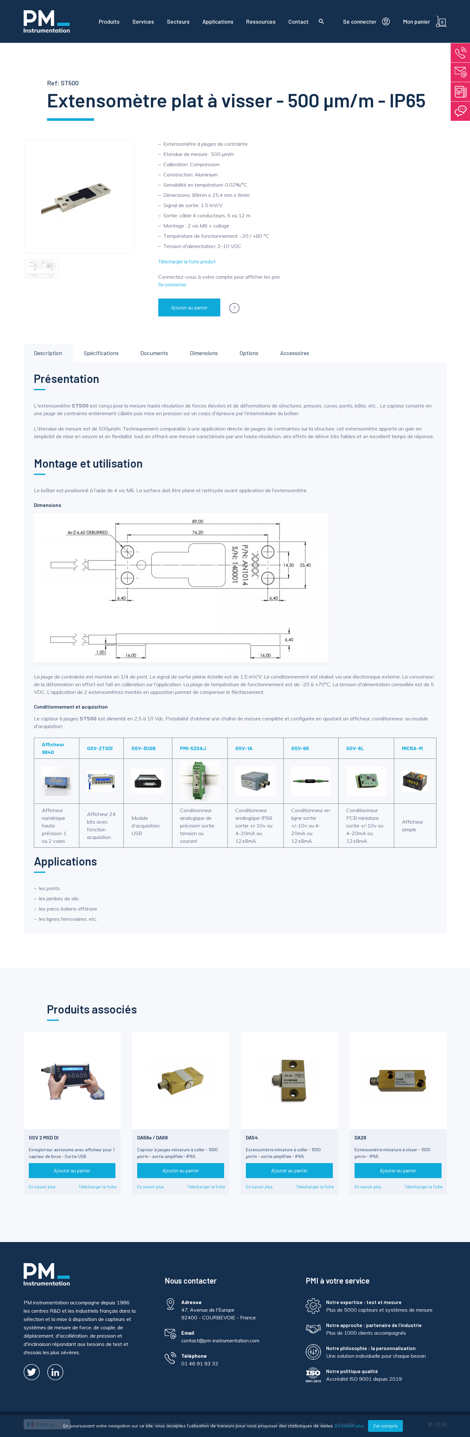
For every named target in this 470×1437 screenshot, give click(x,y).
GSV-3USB (143, 748)
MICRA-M (412, 748)
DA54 (252, 1137)
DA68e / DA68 (152, 1137)
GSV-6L (355, 748)
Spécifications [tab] (101, 352)
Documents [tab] (154, 352)
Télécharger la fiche (97, 1186)
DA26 (360, 1137)
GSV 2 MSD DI (44, 1137)
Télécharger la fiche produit (187, 261)
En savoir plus (42, 1186)
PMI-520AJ (193, 748)
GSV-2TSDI (100, 748)
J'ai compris (385, 1426)
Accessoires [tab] (294, 352)
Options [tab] (248, 352)
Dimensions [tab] (204, 352)
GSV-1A (244, 748)
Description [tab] (48, 352)
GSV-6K (300, 748)
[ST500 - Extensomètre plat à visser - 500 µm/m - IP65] (41, 268)
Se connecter (172, 284)
